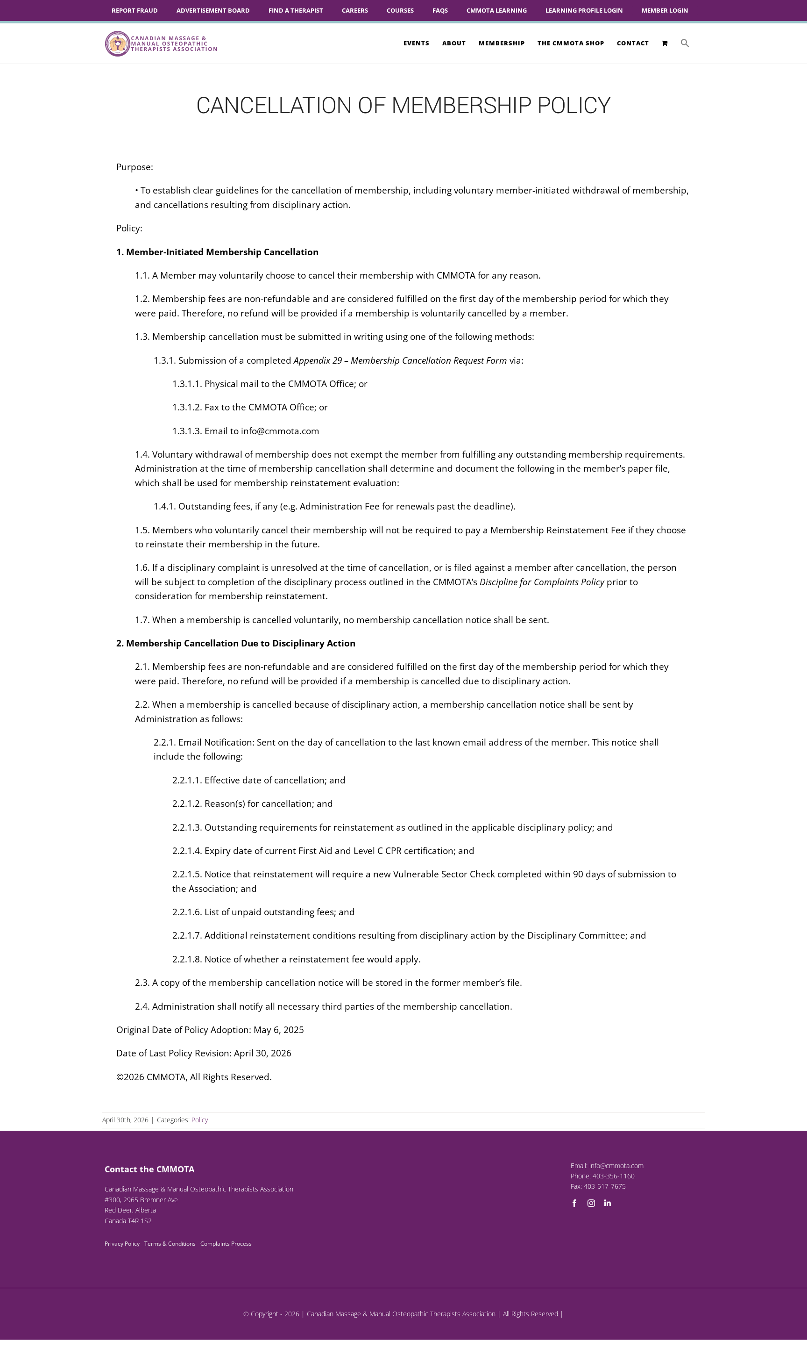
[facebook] (574, 1203)
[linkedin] (607, 1203)
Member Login (665, 10)
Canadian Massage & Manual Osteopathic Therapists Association (401, 1313)
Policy (199, 1119)
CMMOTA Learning (497, 10)
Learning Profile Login (584, 10)
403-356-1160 (614, 1175)
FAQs (440, 10)
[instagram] (591, 1203)
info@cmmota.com (616, 1165)
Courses (400, 10)
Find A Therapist (296, 10)
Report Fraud (135, 10)
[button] (685, 43)
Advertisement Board (213, 10)
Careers (355, 10)
